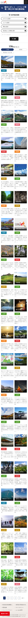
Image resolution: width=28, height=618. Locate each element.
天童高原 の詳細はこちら (21, 272)
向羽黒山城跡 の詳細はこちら (21, 570)
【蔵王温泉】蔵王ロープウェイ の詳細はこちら (21, 165)
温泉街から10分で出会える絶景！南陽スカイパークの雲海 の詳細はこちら (21, 490)
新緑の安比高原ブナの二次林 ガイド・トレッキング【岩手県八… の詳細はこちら (7, 572)
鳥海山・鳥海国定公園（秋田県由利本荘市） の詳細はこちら (21, 328)
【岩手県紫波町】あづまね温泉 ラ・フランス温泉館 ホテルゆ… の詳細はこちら (7, 166)
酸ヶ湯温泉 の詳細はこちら (7, 57)
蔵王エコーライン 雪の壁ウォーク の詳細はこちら (21, 139)
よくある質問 (19, 610)
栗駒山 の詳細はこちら (20, 516)
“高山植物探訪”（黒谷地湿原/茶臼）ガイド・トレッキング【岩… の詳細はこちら (21, 356)
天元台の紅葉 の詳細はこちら (7, 246)
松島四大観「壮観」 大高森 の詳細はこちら (7, 327)
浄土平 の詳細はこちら (20, 83)
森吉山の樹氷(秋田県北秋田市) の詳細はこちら (21, 543)
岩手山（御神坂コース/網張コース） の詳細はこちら (7, 274)
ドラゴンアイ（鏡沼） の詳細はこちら (7, 138)
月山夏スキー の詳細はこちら (7, 354)
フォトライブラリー (7, 610)
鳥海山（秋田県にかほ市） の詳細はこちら (21, 462)
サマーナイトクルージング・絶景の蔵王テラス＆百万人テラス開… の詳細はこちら (21, 410)
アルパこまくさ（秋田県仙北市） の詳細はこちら (7, 435)
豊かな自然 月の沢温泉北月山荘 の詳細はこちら (21, 300)
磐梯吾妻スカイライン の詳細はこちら (21, 111)
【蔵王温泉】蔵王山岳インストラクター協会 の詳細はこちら (21, 220)
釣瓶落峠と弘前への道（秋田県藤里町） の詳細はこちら (21, 436)
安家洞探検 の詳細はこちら (21, 192)
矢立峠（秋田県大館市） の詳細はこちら (21, 246)
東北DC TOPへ (5, 613)
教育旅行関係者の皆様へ (21, 604)
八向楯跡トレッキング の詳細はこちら (7, 462)
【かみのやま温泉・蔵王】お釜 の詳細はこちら (7, 111)
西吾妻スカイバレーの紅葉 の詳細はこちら (7, 408)
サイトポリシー (20, 607)
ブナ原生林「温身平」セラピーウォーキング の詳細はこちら (7, 544)
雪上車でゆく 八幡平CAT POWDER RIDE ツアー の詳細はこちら (7, 517)
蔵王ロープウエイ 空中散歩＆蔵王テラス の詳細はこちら (7, 85)
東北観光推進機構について (7, 604)
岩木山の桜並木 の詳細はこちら (7, 219)
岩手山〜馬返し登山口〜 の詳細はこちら (21, 57)
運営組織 (4, 607)
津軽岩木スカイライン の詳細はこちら (7, 489)
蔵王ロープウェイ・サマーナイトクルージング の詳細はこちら (21, 382)
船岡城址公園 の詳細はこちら (7, 381)
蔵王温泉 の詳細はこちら (7, 299)
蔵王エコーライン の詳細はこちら (7, 192)
